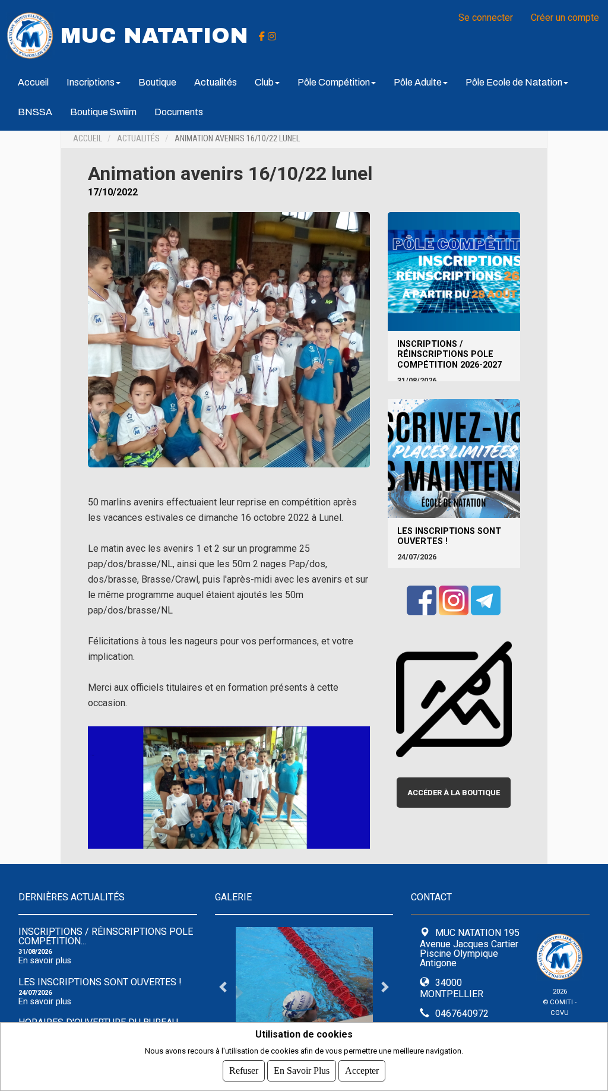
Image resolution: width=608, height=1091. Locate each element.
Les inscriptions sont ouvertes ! (449, 536)
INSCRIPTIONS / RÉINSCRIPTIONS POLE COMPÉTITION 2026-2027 (449, 354)
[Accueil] (30, 35)
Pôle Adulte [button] (418, 82)
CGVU (559, 1013)
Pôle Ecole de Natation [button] (514, 82)
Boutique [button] (157, 82)
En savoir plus (44, 961)
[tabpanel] (304, 986)
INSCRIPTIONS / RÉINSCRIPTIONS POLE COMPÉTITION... (105, 936)
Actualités (215, 82)
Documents (178, 112)
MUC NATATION (154, 36)
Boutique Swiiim (103, 112)
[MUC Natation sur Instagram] (272, 35)
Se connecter (485, 17)
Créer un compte (565, 17)
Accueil (33, 82)
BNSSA (35, 112)
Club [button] (264, 82)
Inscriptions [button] (90, 82)
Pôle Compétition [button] (333, 82)
